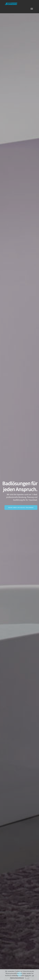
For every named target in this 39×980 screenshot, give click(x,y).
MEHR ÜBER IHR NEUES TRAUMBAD (20, 507)
